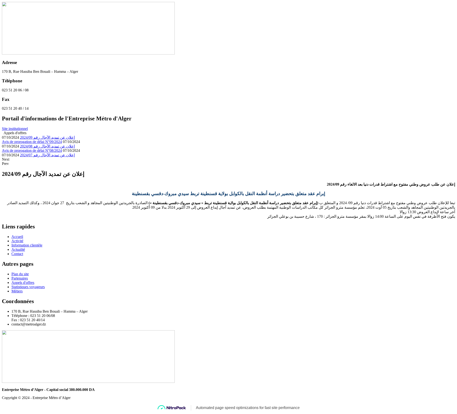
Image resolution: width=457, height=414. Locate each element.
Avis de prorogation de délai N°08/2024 (32, 150)
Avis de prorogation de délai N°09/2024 (32, 142)
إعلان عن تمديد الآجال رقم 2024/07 (47, 155)
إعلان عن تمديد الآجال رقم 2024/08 (47, 146)
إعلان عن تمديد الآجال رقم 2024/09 (47, 137)
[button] (15, 129)
